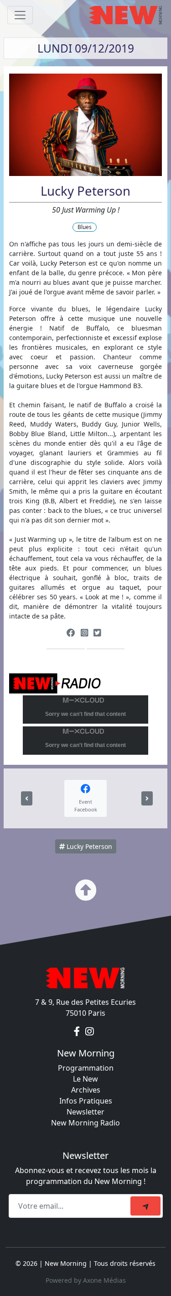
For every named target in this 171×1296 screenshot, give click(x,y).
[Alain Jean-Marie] (26, 798)
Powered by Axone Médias (86, 1280)
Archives (85, 1090)
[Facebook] (71, 633)
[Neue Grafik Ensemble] (147, 798)
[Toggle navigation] (20, 15)
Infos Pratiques (85, 1101)
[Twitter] (97, 633)
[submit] (145, 1206)
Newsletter (85, 1112)
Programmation (86, 1068)
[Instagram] (84, 633)
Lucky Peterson (88, 846)
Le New (85, 1079)
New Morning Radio (85, 1123)
